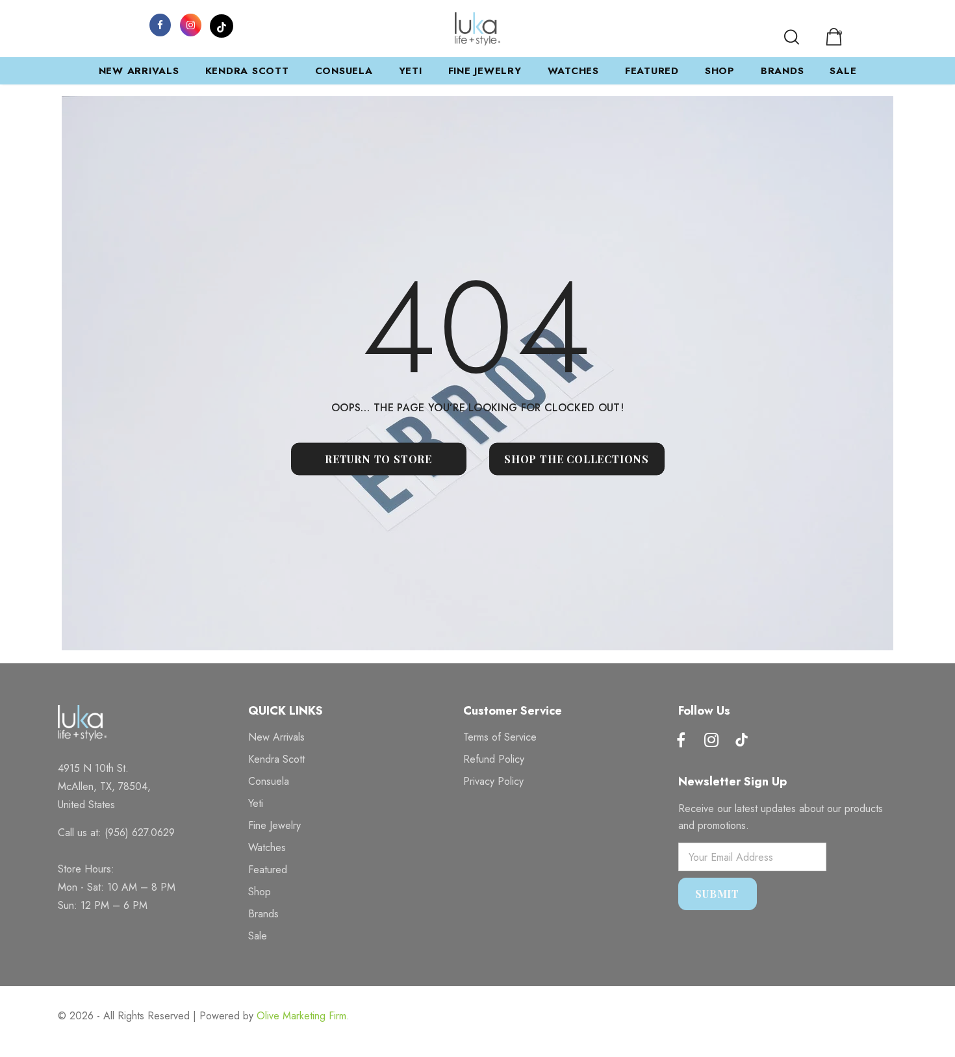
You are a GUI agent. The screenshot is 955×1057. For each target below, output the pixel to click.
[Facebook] (160, 24)
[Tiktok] (742, 741)
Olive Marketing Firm (301, 1015)
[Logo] (477, 28)
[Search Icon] (791, 37)
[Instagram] (191, 24)
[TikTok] (221, 24)
